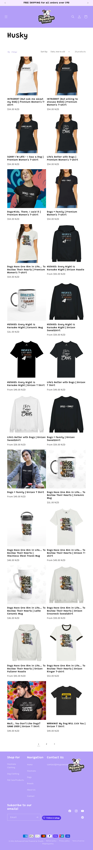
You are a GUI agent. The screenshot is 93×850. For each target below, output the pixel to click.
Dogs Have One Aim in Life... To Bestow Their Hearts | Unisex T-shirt (66, 553)
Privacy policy (64, 841)
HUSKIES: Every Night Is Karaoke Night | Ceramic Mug (25, 326)
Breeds (30, 783)
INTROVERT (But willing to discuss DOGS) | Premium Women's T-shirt (62, 102)
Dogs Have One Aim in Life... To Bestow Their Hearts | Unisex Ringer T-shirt (66, 669)
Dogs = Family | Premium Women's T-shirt (62, 213)
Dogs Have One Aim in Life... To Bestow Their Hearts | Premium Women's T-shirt (26, 270)
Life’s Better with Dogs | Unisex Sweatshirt (26, 438)
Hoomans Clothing (11, 766)
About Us (31, 789)
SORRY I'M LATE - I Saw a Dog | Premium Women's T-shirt (25, 158)
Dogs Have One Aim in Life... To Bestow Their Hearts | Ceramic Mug (66, 495)
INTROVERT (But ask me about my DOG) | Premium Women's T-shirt (26, 102)
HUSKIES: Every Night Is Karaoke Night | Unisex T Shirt (26, 384)
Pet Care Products (15, 780)
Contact (31, 796)
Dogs (29, 777)
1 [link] (38, 744)
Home (30, 764)
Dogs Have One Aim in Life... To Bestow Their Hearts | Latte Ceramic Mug (26, 611)
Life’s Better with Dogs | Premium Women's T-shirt (62, 158)
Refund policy (51, 841)
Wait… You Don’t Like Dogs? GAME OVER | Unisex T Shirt (23, 725)
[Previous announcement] (5, 3)
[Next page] (54, 744)
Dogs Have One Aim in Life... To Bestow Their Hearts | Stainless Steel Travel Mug (26, 553)
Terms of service (78, 841)
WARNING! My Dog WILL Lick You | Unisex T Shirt (66, 725)
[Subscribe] (37, 817)
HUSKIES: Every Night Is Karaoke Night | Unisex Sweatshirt (61, 327)
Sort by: (44, 51)
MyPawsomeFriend (21, 841)
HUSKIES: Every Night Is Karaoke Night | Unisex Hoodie (65, 268)
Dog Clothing (13, 773)
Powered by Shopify (36, 841)
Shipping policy (48, 844)
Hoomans (31, 770)
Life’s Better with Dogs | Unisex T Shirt (66, 384)
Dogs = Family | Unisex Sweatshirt (61, 438)
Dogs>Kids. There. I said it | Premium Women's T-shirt (24, 213)
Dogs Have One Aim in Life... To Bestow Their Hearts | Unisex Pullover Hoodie (26, 669)
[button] (6, 17)
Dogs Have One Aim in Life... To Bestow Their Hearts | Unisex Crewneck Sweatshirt (66, 611)
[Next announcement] (88, 3)
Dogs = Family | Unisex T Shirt (25, 492)
